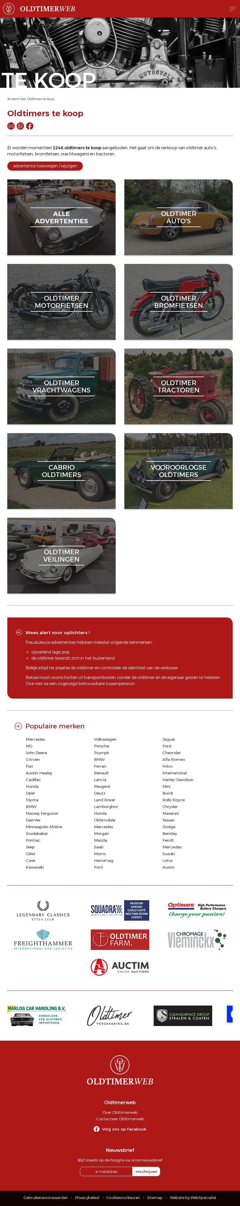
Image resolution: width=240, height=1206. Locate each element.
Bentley (169, 833)
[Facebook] (29, 126)
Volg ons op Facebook (124, 1129)
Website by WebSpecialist (193, 1197)
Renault (101, 773)
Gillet (30, 853)
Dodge (168, 826)
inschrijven (146, 1171)
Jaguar (168, 739)
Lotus (167, 860)
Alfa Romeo (173, 759)
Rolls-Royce (173, 799)
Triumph (101, 752)
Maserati (170, 813)
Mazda (100, 840)
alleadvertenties (61, 217)
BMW (99, 759)
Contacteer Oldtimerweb (120, 1118)
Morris (100, 853)
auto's (210, 147)
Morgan (101, 833)
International (174, 773)
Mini (166, 786)
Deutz (99, 793)
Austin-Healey (39, 773)
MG (29, 746)
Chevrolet (171, 752)
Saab (98, 847)
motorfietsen (20, 154)
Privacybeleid (87, 1197)
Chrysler (170, 806)
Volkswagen (105, 739)
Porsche (101, 746)
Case (30, 860)
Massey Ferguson (42, 813)
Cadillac (33, 779)
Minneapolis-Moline (44, 826)
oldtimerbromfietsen (178, 302)
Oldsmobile (104, 820)
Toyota (32, 799)
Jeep (30, 847)
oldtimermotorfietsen (61, 302)
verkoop (169, 147)
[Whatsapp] (20, 126)
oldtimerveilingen (61, 555)
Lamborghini (106, 806)
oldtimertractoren (178, 386)
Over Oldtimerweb (120, 1112)
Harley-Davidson (177, 779)
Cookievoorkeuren (123, 1197)
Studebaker (37, 833)
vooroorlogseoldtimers (179, 471)
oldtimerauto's (178, 217)
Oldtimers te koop (40, 99)
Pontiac (33, 840)
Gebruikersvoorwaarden (46, 1197)
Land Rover (104, 799)
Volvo (167, 766)
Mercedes (35, 739)
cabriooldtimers (61, 471)
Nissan (168, 820)
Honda (32, 786)
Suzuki (168, 853)
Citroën (33, 759)
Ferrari (100, 766)
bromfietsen (47, 154)
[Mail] (11, 126)
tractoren (105, 154)
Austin (168, 867)
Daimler (33, 820)
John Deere (36, 752)
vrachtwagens (75, 154)
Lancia (100, 779)
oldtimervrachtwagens (61, 386)
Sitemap (155, 1197)
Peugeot (102, 786)
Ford (166, 746)
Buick (167, 793)
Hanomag (103, 860)
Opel (30, 793)
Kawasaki (35, 867)
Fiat (29, 766)
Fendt (168, 840)
